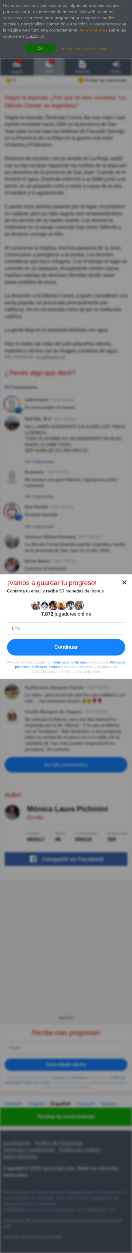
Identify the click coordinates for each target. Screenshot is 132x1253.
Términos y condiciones (69, 662)
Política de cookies (46, 667)
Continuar (66, 647)
